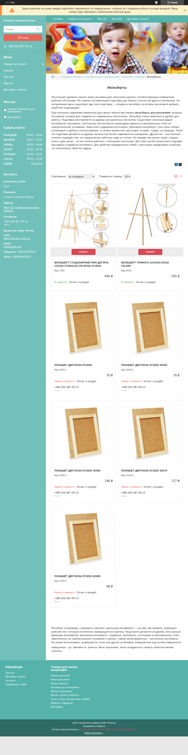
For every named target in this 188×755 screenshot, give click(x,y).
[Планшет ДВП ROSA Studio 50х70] (150, 433)
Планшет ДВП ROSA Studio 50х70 (144, 470)
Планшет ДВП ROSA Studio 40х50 (144, 365)
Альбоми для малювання (65, 687)
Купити (83, 252)
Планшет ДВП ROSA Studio (73, 365)
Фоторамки (57, 706)
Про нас (9, 76)
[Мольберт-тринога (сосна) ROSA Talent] (150, 216)
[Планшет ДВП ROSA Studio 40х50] (150, 327)
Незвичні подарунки (62, 703)
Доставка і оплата (15, 89)
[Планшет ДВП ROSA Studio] (83, 327)
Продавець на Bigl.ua (94, 726)
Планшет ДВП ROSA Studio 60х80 (77, 576)
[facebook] (176, 165)
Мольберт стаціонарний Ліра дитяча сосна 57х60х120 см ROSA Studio (81, 264)
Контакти (117, 18)
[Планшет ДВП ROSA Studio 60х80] (83, 538)
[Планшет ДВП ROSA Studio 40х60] (83, 433)
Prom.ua (111, 723)
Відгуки (8, 83)
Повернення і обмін (16, 684)
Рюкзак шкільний (60, 675)
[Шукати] (38, 29)
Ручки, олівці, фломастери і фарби (70, 699)
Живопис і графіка (133, 76)
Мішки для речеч (60, 679)
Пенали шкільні (59, 683)
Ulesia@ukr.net (12, 246)
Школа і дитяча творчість (65, 695)
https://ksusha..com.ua (17, 238)
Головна (58, 18)
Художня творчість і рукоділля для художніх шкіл (91, 76)
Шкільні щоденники (61, 691)
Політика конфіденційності (122, 729)
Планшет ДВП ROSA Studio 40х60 (77, 470)
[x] (180, 165)
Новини (8, 70)
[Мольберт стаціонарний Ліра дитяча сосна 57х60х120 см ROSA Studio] (83, 216)
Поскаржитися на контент (92, 729)
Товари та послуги (15, 64)
